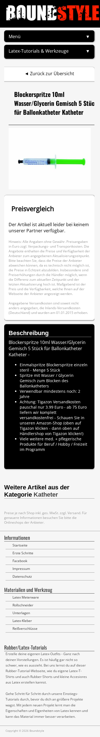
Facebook (19, 560)
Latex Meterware (25, 597)
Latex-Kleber (22, 620)
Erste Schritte (22, 553)
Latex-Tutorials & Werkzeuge (39, 51)
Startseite (20, 545)
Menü (15, 36)
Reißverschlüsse (25, 628)
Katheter (46, 494)
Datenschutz (22, 576)
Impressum (21, 568)
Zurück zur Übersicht (52, 73)
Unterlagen (21, 613)
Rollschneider (22, 605)
